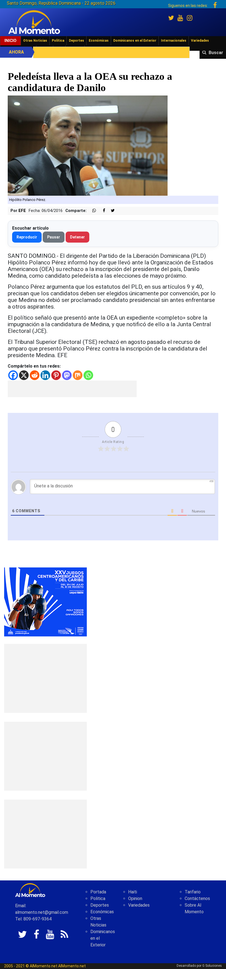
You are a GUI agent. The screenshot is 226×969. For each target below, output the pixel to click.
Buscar (216, 52)
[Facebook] (13, 375)
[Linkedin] (45, 375)
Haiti (132, 891)
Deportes (76, 41)
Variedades (200, 41)
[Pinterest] (56, 375)
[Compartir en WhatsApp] (92, 211)
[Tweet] (110, 211)
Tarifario (193, 891)
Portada (98, 891)
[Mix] (77, 375)
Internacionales (173, 41)
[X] (24, 375)
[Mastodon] (67, 375)
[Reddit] (34, 375)
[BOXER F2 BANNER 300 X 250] (45, 601)
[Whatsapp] (88, 375)
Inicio (10, 40)
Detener (77, 237)
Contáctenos (197, 898)
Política (58, 41)
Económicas (99, 41)
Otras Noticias (35, 41)
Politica (97, 898)
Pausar (53, 237)
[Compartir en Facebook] (101, 211)
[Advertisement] (72, 389)
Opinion (135, 898)
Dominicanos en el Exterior (134, 41)
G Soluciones (212, 966)
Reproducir (27, 237)
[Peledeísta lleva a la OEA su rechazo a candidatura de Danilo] (88, 145)
